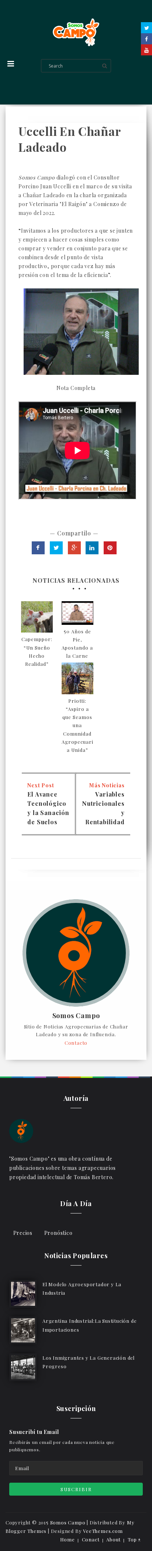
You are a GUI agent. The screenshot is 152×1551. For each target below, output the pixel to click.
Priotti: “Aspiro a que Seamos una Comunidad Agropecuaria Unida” (77, 725)
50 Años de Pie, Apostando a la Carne (77, 643)
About (113, 1539)
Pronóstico (58, 1232)
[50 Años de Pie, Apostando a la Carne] (77, 613)
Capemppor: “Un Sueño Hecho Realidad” (36, 651)
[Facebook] (146, 38)
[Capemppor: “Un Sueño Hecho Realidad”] (36, 617)
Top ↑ (134, 1539)
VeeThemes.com (102, 1531)
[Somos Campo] (21, 1130)
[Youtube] (146, 49)
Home (67, 1539)
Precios (23, 1232)
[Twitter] (146, 27)
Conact (91, 1539)
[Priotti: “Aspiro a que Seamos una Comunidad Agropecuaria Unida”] (77, 678)
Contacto (76, 1043)
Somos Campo (76, 1016)
